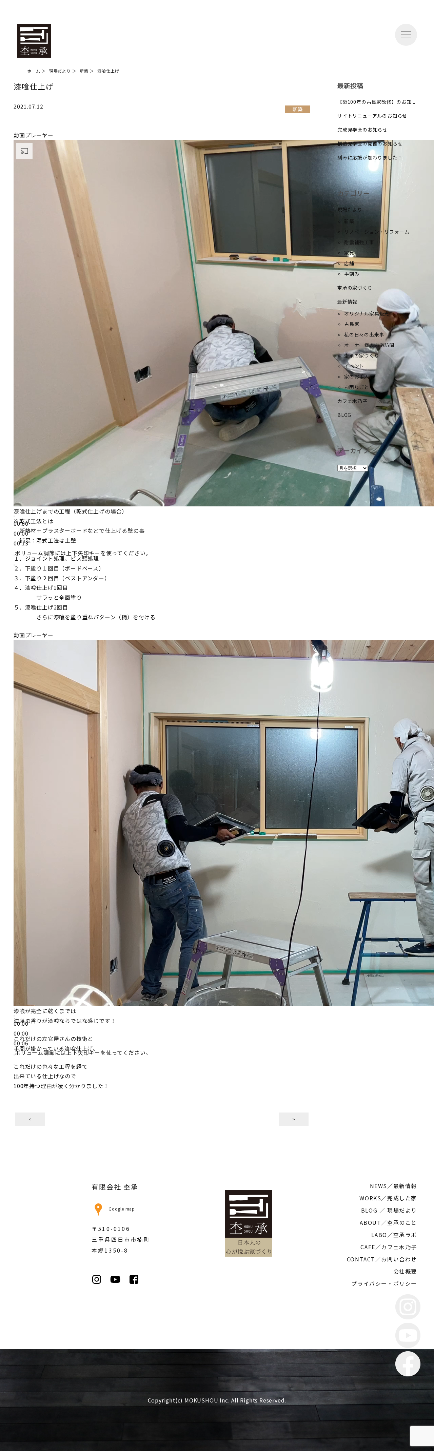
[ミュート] (14, 1055)
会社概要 (405, 1271)
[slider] (83, 553)
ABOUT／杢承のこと (388, 1222)
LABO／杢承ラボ (394, 1235)
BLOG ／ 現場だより (389, 1210)
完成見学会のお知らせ (362, 129)
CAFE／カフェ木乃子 (388, 1247)
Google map (121, 1209)
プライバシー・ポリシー (384, 1283)
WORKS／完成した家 (388, 1198)
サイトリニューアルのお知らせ (372, 115)
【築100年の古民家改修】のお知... (376, 101)
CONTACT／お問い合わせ (382, 1259)
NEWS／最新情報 (393, 1186)
